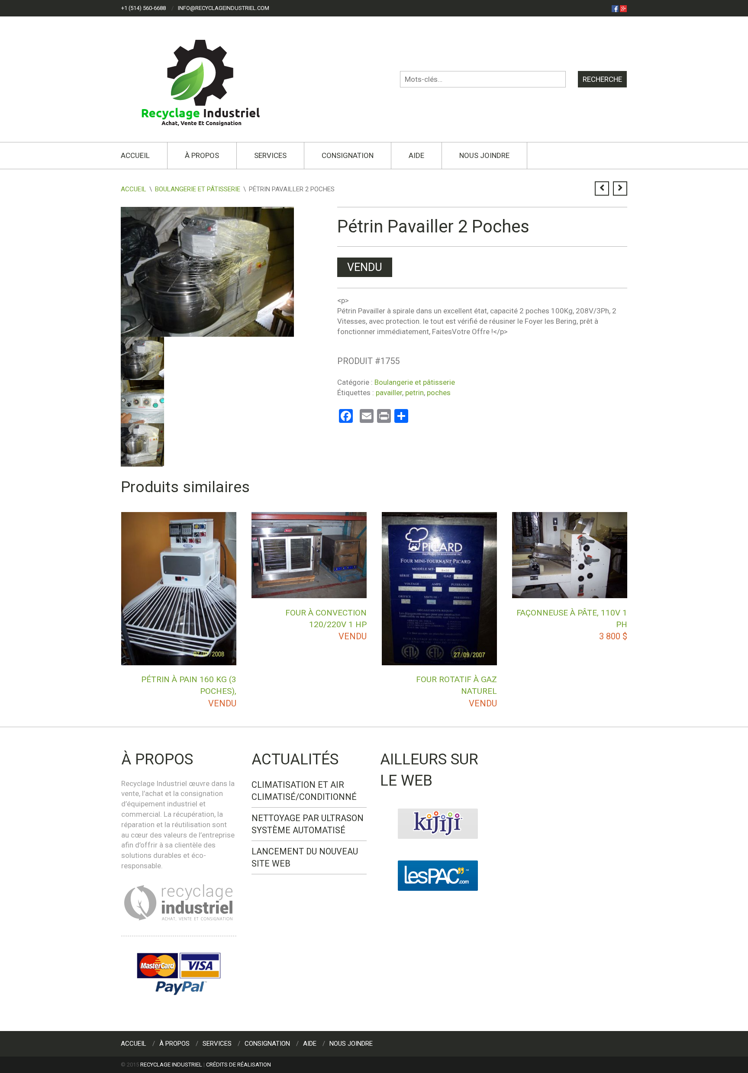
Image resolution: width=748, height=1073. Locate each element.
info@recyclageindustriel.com (223, 8)
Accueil (135, 155)
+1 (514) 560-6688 (143, 8)
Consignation (348, 155)
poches (439, 392)
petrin (414, 392)
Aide (416, 155)
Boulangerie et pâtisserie (197, 189)
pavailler (389, 392)
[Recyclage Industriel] (208, 78)
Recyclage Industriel (171, 1064)
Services (270, 155)
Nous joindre (484, 155)
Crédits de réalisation (238, 1064)
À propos (202, 155)
